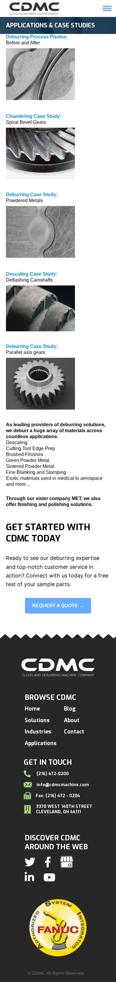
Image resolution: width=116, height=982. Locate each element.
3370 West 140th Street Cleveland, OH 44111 (64, 809)
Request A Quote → (58, 605)
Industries (38, 731)
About (71, 720)
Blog (70, 708)
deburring (71, 424)
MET (76, 498)
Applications (41, 743)
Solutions (80, 20)
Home (55, 20)
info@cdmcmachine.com (63, 784)
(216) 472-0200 (52, 774)
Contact (74, 731)
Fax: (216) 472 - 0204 (58, 796)
